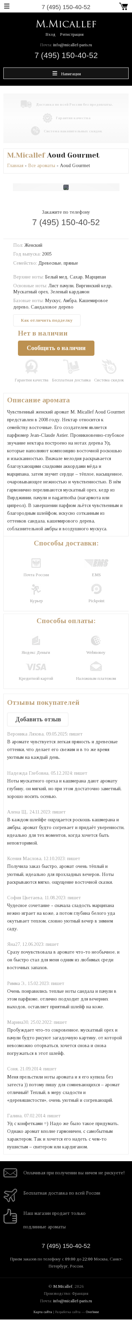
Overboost (92, 1312)
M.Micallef (26, 155)
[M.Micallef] (66, 23)
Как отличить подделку (47, 320)
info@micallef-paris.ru (72, 44)
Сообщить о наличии (56, 348)
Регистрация (72, 34)
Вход (50, 34)
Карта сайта (43, 1312)
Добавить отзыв (38, 719)
